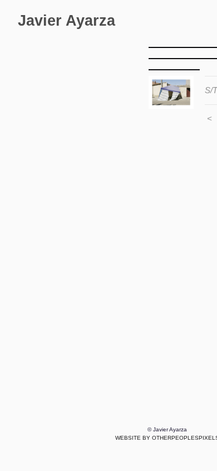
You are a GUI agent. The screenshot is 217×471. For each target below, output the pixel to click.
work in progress (54, 80)
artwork (31, 42)
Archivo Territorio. (55, 68)
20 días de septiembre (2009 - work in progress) (80, 131)
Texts (27, 206)
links (26, 193)
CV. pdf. (32, 218)
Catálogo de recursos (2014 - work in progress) (80, 93)
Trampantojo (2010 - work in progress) (80, 105)
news (27, 181)
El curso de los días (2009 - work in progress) (80, 118)
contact (31, 168)
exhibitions (43, 143)
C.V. (25, 156)
